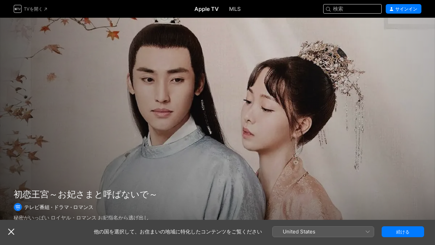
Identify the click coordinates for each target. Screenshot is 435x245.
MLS (235, 8)
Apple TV (206, 8)
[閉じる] (11, 232)
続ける (403, 231)
